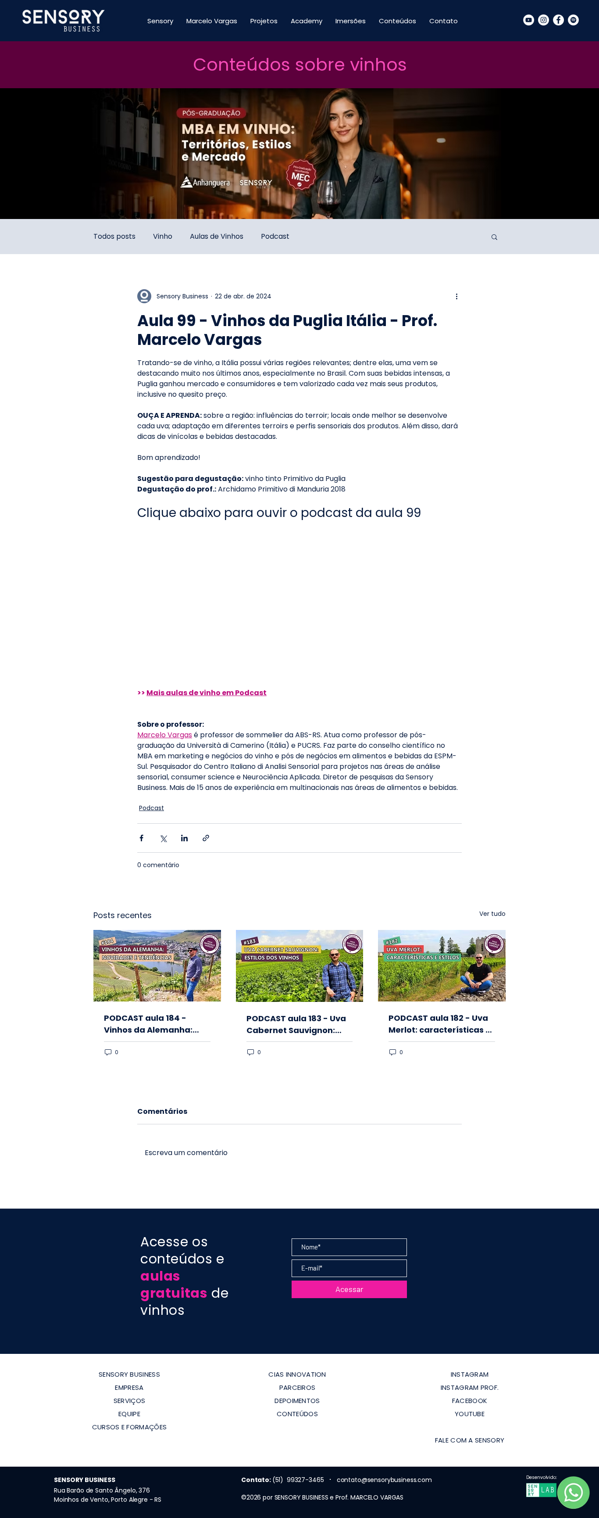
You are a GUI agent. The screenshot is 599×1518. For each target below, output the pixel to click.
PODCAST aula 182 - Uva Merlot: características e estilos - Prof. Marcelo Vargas (440, 1024)
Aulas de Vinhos (216, 236)
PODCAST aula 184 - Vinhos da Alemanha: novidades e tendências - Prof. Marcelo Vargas (154, 1024)
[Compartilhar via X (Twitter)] (163, 838)
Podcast (275, 236)
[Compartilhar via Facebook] (141, 838)
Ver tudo (492, 913)
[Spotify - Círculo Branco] (573, 19)
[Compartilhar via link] (206, 838)
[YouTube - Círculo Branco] (528, 19)
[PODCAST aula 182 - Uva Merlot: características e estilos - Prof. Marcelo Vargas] (442, 965)
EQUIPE (129, 1413)
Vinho (162, 236)
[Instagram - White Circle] (543, 19)
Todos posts (114, 236)
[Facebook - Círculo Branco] (558, 19)
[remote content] (299, 599)
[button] (494, 236)
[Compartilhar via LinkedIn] (184, 838)
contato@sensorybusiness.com (384, 1479)
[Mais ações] (456, 296)
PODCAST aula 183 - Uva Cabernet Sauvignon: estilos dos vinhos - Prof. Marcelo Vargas (297, 1024)
